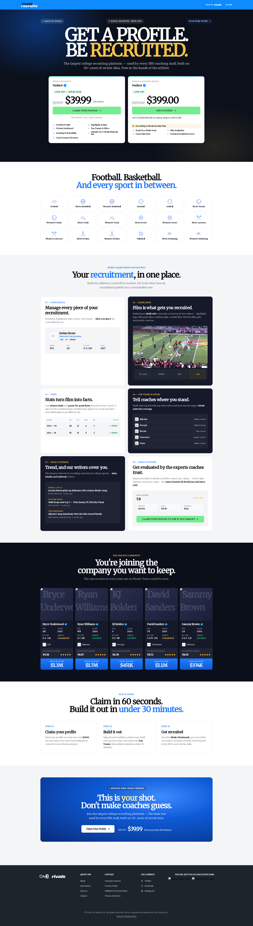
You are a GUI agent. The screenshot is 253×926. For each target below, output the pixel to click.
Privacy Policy (111, 886)
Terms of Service (112, 896)
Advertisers (85, 886)
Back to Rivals (53, 21)
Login (228, 5)
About (82, 881)
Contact (83, 896)
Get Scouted (164, 110)
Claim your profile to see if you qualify (168, 519)
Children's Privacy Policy (116, 891)
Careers (83, 891)
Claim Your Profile (85, 110)
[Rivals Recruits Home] (29, 4)
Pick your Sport (198, 21)
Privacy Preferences (126, 916)
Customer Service (113, 881)
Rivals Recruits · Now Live (126, 21)
